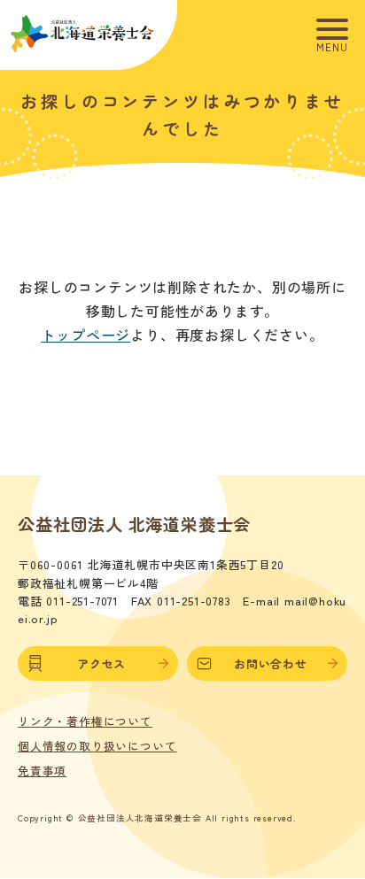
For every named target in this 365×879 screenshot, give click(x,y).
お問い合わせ (270, 663)
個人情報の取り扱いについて (97, 746)
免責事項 (42, 771)
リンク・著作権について (85, 721)
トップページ (85, 334)
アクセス (101, 663)
